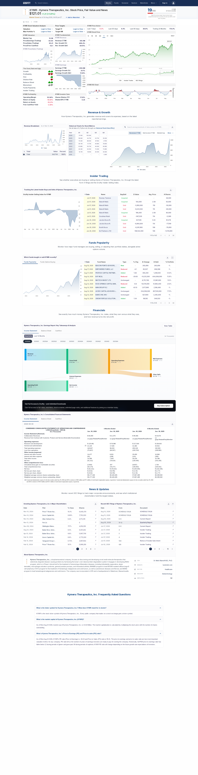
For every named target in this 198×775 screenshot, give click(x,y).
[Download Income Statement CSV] (172, 424)
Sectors (134, 3)
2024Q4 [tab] (80, 341)
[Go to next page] (95, 549)
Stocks (108, 3)
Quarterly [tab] (28, 336)
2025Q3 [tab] (54, 341)
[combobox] (53, 3)
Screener (125, 3)
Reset (172, 36)
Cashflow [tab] (58, 331)
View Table (168, 326)
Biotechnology (167, 574)
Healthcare (168, 569)
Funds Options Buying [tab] (47, 262)
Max (112, 36)
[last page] (173, 235)
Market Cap (161, 133)
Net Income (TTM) (149, 133)
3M (96, 36)
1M (92, 36)
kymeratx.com (167, 565)
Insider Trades (128, 80)
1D (88, 36)
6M (100, 36)
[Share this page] (84, 17)
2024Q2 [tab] (98, 341)
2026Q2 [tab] (27, 341)
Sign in (164, 3)
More (153, 3)
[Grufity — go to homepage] (28, 3)
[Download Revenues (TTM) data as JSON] (172, 127)
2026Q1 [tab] (36, 341)
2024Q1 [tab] (106, 341)
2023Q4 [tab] (115, 341)
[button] (87, 194)
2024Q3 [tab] (89, 341)
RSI (120, 80)
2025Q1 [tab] (71, 341)
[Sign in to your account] (173, 3)
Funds (116, 3)
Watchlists (144, 3)
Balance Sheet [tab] (46, 331)
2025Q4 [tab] (45, 341)
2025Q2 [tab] (62, 341)
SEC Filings (139, 80)
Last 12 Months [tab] (39, 336)
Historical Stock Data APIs (105, 128)
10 (168, 549)
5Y (107, 36)
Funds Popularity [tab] (30, 262)
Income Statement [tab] (30, 331)
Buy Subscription (163, 406)
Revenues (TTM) (134, 133)
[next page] (169, 235)
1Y (104, 36)
